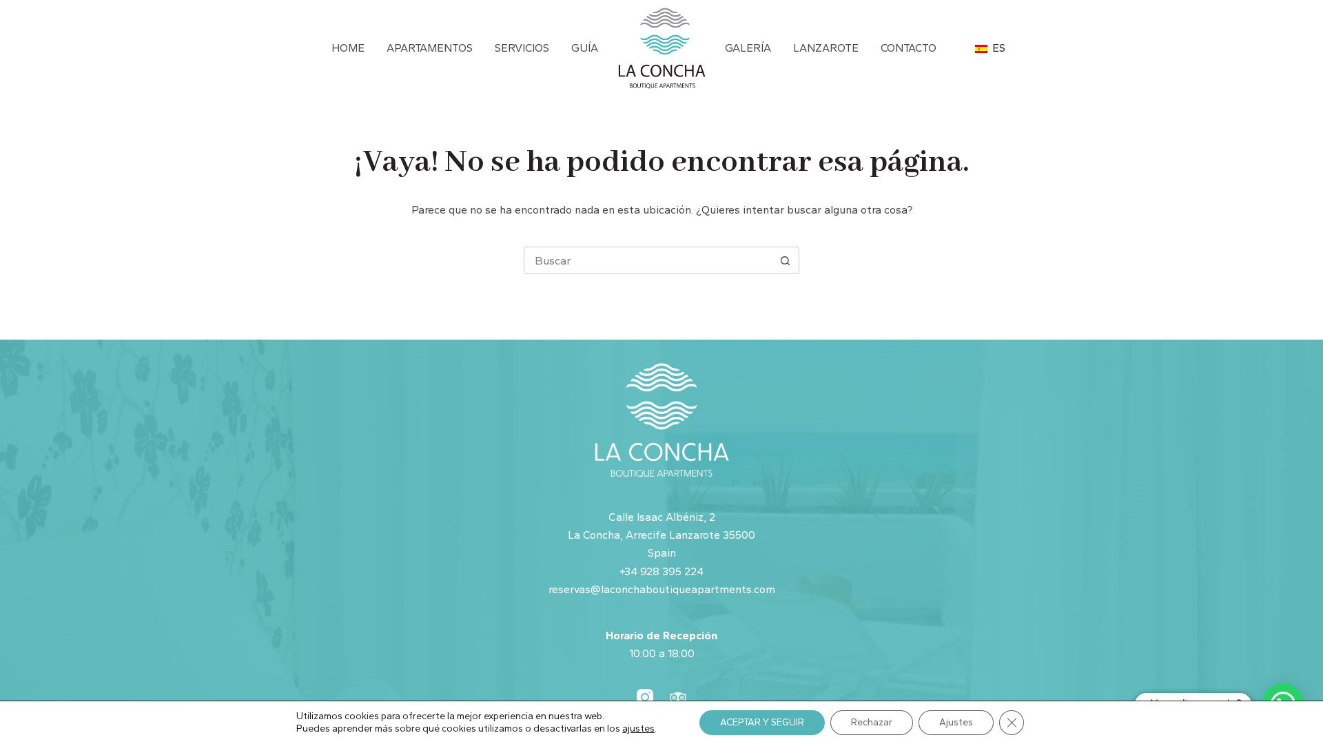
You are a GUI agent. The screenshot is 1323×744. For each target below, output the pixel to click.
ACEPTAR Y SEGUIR (762, 722)
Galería (748, 47)
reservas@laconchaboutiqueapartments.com (661, 589)
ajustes (638, 728)
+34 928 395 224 (661, 571)
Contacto (908, 47)
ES (997, 47)
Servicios (522, 47)
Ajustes (956, 722)
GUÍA (584, 47)
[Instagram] (645, 697)
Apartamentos (430, 47)
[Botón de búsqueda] (785, 260)
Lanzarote (826, 47)
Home (348, 47)
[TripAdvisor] (678, 697)
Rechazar (871, 722)
